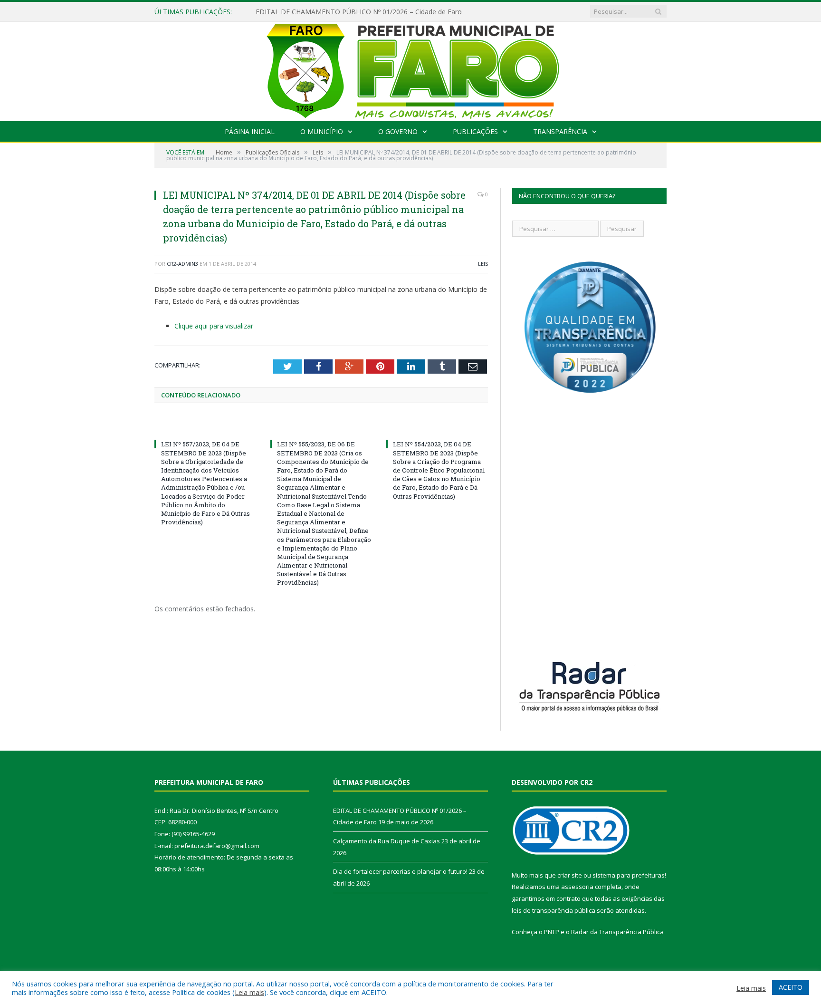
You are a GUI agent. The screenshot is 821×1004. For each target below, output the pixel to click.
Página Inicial (250, 131)
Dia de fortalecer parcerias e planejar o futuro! (400, 871)
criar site (569, 875)
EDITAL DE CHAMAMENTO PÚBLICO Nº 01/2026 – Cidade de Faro (359, 12)
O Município (321, 131)
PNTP (551, 931)
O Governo (398, 131)
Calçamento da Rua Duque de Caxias (386, 841)
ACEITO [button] (790, 987)
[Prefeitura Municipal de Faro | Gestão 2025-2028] (411, 69)
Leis (483, 263)
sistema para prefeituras (628, 875)
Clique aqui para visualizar (213, 325)
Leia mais (249, 992)
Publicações (475, 131)
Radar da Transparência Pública (617, 931)
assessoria (577, 886)
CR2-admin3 (182, 263)
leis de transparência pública (553, 910)
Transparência (560, 131)
